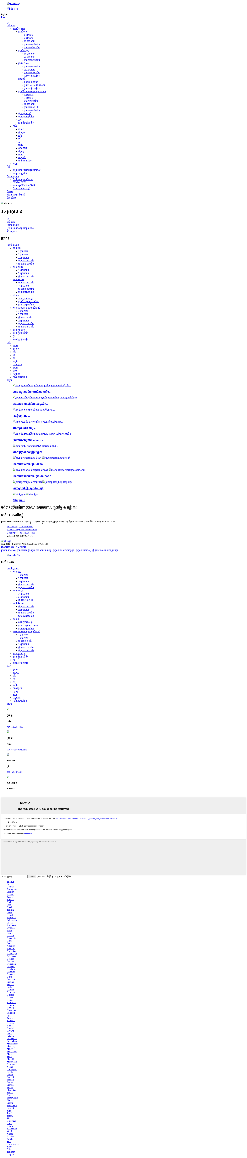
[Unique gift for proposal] (27, 458)
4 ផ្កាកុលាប (28, 94)
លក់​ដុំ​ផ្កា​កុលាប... (21, 415)
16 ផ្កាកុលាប (29, 53)
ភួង (19, 120)
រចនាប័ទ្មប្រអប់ (19, 28)
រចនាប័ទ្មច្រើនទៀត (26, 123)
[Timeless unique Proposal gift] (30, 470)
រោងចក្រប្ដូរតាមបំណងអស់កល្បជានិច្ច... (32, 391)
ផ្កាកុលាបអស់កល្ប (43, 550)
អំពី (8, 167)
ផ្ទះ (8, 22)
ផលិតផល (11, 25)
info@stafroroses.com (17, 749)
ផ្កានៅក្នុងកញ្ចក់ (24, 113)
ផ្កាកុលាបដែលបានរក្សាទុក (63, 550)
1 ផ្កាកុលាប (28, 35)
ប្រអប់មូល (22, 31)
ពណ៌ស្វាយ (22, 148)
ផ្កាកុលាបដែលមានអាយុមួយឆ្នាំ (105, 550)
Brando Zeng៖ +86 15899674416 (22, 529)
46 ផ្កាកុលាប (29, 69)
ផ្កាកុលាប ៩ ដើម (31, 101)
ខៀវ (20, 135)
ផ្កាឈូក (21, 132)
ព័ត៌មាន (10, 191)
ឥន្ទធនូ (21, 151)
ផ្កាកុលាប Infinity (8, 550)
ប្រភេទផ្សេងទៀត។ (32, 76)
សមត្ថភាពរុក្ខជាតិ (20, 173)
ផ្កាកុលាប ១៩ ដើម (31, 107)
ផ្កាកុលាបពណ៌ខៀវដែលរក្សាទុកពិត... (30, 403)
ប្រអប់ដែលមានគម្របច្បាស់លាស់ (32, 91)
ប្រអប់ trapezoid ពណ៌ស (34, 85)
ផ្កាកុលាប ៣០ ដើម (32, 66)
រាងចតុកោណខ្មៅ (31, 82)
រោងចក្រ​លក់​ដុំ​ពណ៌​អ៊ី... (24, 427)
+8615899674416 (15, 727)
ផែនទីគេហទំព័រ (7, 547)
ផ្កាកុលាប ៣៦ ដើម (32, 44)
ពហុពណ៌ (22, 157)
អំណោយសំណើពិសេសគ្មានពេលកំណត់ (32, 476)
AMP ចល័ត (21, 547)
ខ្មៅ (19, 138)
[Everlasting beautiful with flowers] (27, 482)
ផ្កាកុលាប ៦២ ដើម (32, 47)
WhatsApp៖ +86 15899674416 (21, 533)
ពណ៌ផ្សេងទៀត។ (25, 160)
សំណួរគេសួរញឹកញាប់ (16, 194)
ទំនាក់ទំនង (11, 198)
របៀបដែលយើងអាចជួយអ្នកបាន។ (27, 170)
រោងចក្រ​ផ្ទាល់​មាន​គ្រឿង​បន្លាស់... (28, 452)
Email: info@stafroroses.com (20, 526)
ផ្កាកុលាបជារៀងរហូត (26, 550)
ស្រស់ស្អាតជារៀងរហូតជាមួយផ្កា (28, 488)
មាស (20, 154)
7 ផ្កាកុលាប (28, 38)
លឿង (20, 145)
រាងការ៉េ (21, 79)
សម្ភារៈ (15, 164)
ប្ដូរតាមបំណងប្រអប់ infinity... (28, 439)
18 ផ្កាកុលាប (29, 41)
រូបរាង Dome (23, 63)
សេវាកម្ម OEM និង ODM (24, 185)
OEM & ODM (19, 182)
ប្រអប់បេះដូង (23, 50)
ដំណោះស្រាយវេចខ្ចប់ (21, 188)
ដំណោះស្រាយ (13, 176)
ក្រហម (21, 129)
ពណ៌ (15, 126)
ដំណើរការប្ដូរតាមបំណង (23, 179)
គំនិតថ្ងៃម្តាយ (19, 500)
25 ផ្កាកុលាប (29, 57)
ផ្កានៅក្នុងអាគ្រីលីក (26, 116)
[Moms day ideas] (19, 494)
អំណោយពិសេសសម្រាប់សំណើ (28, 464)
